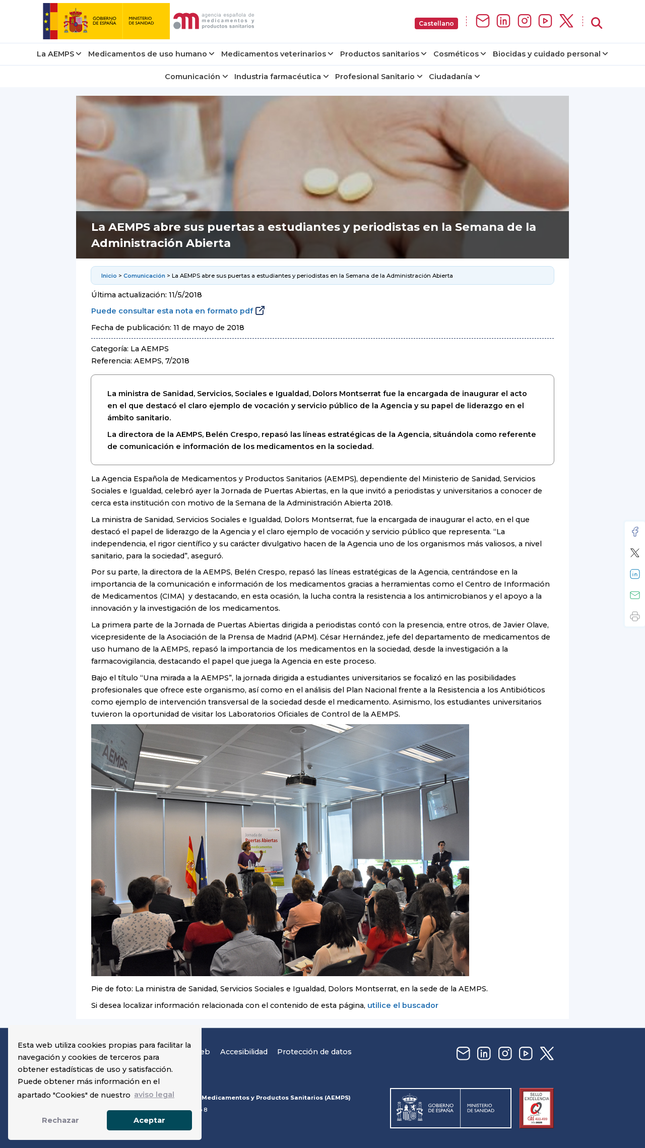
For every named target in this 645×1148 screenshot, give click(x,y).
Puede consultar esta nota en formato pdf (172, 310)
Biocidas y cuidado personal (547, 53)
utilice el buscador (402, 1005)
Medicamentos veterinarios (273, 53)
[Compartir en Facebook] (635, 532)
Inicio (109, 275)
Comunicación (192, 76)
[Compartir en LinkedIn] (635, 574)
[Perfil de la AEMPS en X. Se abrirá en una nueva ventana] (566, 21)
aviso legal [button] (154, 1094)
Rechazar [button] (60, 1120)
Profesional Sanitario (375, 76)
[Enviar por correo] (635, 595)
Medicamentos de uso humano (147, 53)
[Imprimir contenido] (635, 616)
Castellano (436, 23)
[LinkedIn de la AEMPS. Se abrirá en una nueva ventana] (503, 21)
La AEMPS (55, 53)
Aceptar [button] (149, 1120)
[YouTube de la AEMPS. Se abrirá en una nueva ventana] (545, 21)
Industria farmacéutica (277, 76)
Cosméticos (456, 53)
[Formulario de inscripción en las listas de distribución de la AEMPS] (483, 21)
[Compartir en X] (635, 553)
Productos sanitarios (379, 53)
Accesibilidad (244, 1051)
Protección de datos (314, 1051)
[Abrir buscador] (596, 23)
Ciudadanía (450, 76)
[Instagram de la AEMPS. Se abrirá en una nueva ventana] (525, 21)
